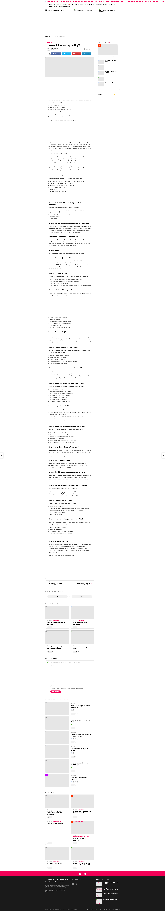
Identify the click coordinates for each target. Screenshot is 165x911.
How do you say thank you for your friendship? (56, 647)
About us (96, 909)
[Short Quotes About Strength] (99, 901)
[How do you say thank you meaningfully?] (1, 455)
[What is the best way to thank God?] (74, 9)
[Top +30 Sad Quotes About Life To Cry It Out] (99, 884)
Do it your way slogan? (55, 863)
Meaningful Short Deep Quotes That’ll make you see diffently (110, 889)
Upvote (57, 596)
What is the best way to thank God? (83, 10)
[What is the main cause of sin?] (101, 62)
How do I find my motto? (111, 77)
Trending (46, 775)
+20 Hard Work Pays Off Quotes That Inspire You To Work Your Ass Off (110, 895)
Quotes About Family (77, 4)
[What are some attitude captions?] (57, 780)
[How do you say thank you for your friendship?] (99, 9)
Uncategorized (57, 821)
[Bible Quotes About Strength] (82, 827)
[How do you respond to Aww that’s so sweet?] (82, 801)
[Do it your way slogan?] (57, 853)
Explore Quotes (90, 909)
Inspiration (56, 620)
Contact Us (117, 909)
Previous (46, 11)
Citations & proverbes (64, 6)
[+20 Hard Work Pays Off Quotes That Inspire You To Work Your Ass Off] (99, 895)
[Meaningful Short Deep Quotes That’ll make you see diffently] (99, 890)
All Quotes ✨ (57, 4)
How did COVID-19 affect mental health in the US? (81, 864)
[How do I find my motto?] (101, 79)
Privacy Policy (111, 909)
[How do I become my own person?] (82, 637)
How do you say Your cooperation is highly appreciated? (54, 812)
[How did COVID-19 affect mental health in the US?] (82, 853)
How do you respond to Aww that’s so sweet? (82, 811)
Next (119, 11)
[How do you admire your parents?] (101, 73)
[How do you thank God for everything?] (57, 766)
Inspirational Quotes (101, 4)
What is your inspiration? (55, 823)
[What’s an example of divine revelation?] (57, 612)
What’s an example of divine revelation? (55, 10)
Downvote (82, 596)
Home (50, 4)
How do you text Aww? (106, 57)
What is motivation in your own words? (110, 83)
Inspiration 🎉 (66, 4)
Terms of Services (103, 909)
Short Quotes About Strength (110, 899)
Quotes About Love (89, 4)
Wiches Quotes (53, 6)
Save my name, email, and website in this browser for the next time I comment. (67, 688)
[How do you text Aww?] (108, 49)
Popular (72, 796)
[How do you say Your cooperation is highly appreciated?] (57, 801)
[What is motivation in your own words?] (101, 84)
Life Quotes (112, 4)
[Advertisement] (82, 25)
